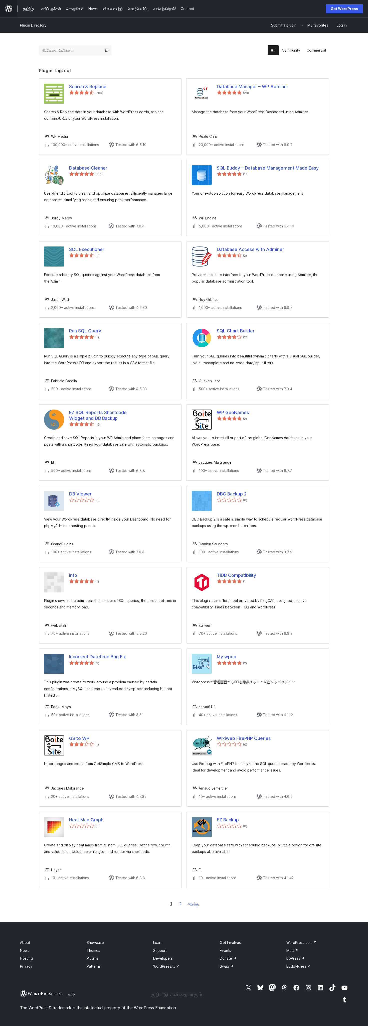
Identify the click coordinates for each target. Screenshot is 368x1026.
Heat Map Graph (86, 819)
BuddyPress (298, 966)
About (25, 942)
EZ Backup (228, 819)
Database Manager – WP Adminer (252, 86)
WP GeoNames (233, 412)
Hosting (26, 958)
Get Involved (230, 942)
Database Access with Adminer (250, 249)
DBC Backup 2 (232, 493)
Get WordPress (344, 9)
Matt (292, 950)
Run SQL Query (85, 330)
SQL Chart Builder (236, 330)
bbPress (295, 958)
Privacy (26, 966)
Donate (228, 958)
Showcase (95, 942)
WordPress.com (301, 942)
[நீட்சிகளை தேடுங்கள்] (107, 50)
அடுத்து (193, 904)
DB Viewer (80, 493)
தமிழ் (71, 994)
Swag (226, 966)
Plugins (92, 958)
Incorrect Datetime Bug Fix (97, 656)
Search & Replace (87, 86)
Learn (157, 942)
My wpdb (226, 656)
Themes (93, 950)
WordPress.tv (166, 966)
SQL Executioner (86, 249)
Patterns (94, 966)
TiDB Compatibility (236, 575)
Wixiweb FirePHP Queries (244, 738)
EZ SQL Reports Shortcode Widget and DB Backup (98, 415)
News (24, 950)
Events (225, 950)
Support (160, 950)
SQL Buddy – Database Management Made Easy (268, 168)
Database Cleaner (88, 168)
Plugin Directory (33, 25)
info (73, 575)
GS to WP (79, 738)
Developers (163, 958)
